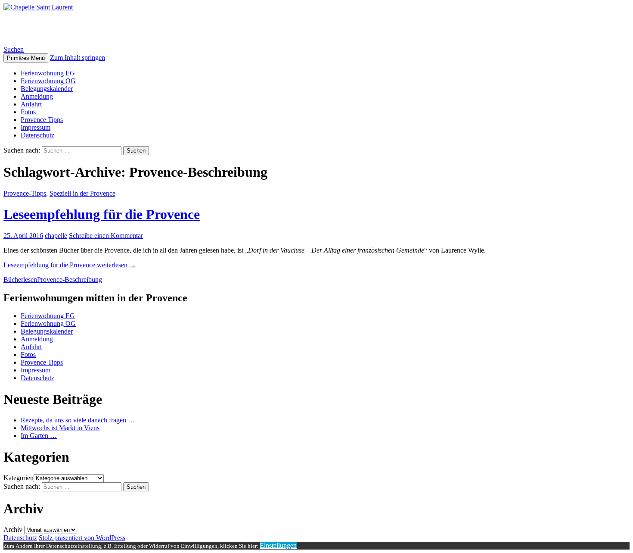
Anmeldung (37, 96)
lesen (30, 279)
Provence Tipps (42, 119)
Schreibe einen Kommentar (106, 235)
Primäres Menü (26, 58)
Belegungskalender (47, 88)
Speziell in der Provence (82, 193)
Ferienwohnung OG (48, 80)
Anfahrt (31, 104)
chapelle (56, 235)
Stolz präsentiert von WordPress (82, 537)
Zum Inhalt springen (77, 57)
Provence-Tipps (24, 193)
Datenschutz (37, 135)
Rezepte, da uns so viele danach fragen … (78, 420)
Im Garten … (39, 435)
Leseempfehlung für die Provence (101, 214)
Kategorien (18, 477)
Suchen (13, 49)
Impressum (35, 127)
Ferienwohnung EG (48, 73)
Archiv (12, 529)
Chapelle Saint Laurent (72, 28)
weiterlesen (69, 265)
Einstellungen (278, 545)
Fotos (28, 112)
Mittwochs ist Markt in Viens (60, 427)
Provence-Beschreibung (69, 279)
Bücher (13, 279)
